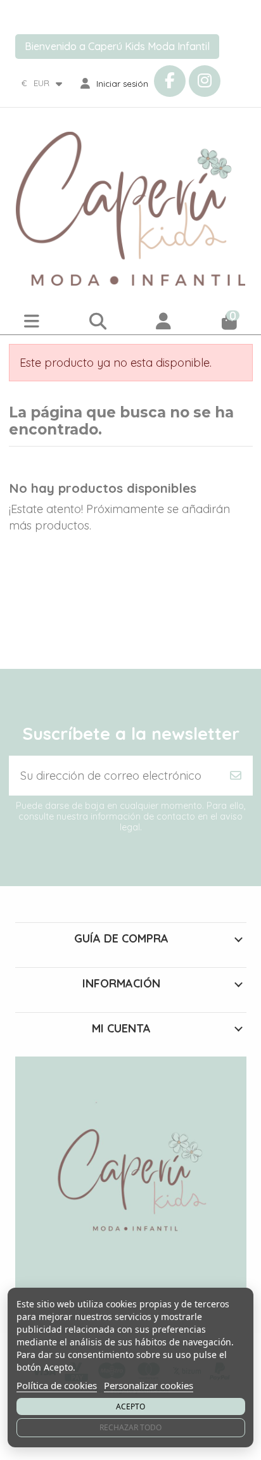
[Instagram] (204, 81)
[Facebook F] (170, 81)
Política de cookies (56, 1385)
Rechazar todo (130, 1427)
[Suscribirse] (236, 776)
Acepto (130, 1406)
